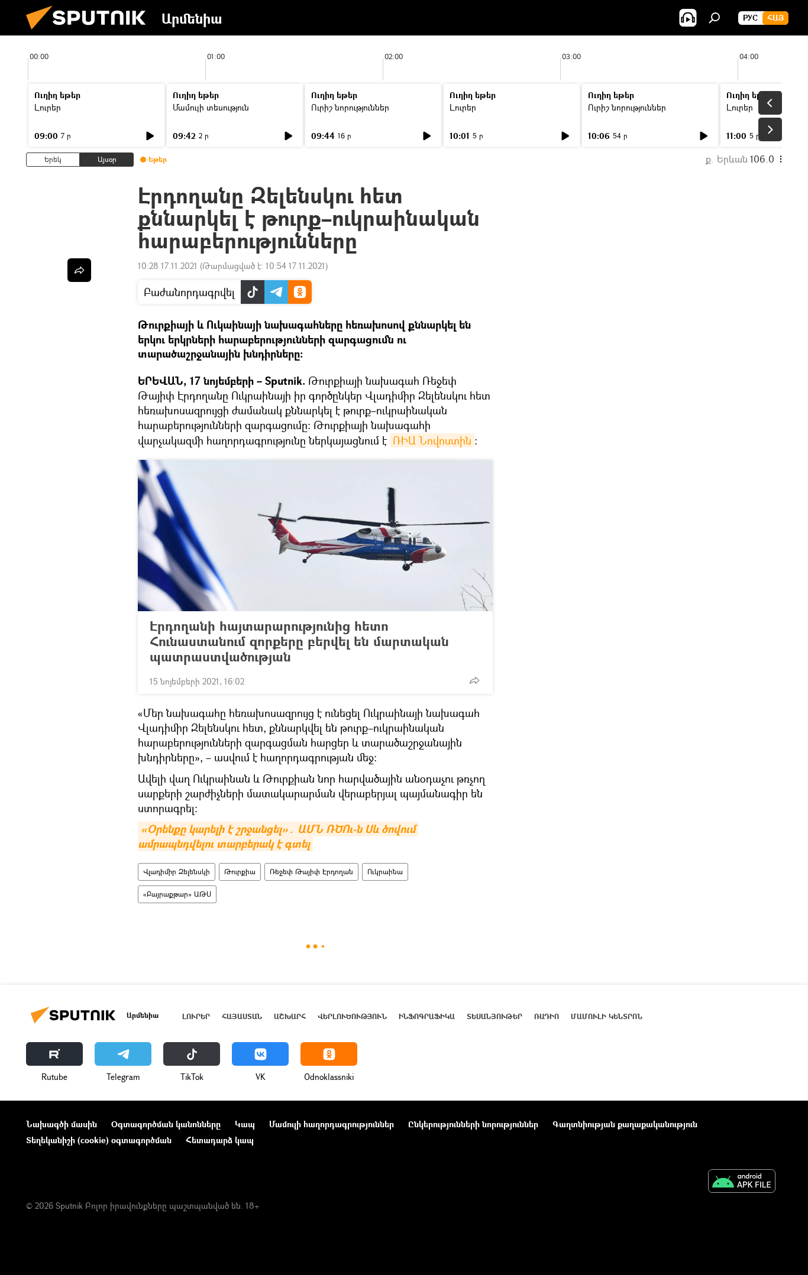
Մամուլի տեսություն (211, 107)
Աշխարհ (290, 1016)
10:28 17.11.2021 (168, 265)
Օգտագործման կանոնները (166, 1124)
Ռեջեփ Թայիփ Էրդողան (311, 872)
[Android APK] (742, 1182)
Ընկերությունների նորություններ (473, 1124)
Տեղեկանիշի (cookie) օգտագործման (99, 1140)
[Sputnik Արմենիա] (90, 32)
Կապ (245, 1124)
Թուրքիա (240, 872)
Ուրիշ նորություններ (350, 107)
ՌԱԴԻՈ (546, 1016)
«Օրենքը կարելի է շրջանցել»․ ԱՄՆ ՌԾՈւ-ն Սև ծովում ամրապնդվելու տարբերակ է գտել (278, 836)
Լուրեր (47, 107)
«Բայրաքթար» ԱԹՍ (177, 894)
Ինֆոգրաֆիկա (427, 1016)
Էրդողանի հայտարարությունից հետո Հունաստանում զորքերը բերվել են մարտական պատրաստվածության (299, 641)
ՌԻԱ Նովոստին (432, 440)
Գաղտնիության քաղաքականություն (624, 1124)
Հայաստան (242, 1016)
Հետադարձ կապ (220, 1140)
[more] (474, 680)
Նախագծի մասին (61, 1124)
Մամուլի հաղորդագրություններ (331, 1124)
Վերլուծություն (352, 1016)
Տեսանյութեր (494, 1016)
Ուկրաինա (385, 872)
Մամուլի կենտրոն (606, 1016)
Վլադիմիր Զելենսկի (176, 872)
